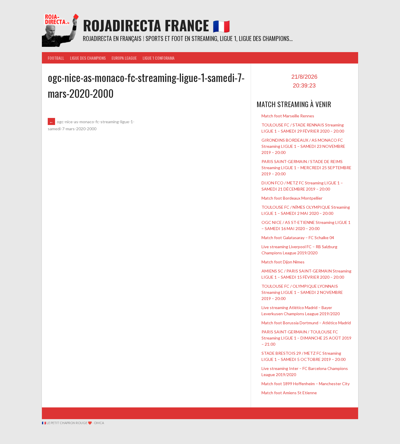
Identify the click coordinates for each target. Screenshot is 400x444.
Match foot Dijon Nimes (283, 261)
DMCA (99, 423)
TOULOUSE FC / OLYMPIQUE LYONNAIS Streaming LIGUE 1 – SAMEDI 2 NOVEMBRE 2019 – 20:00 (302, 292)
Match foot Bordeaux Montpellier (291, 198)
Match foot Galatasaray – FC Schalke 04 (297, 237)
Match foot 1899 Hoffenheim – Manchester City (305, 383)
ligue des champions (88, 58)
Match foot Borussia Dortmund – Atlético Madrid (306, 322)
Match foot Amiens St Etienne (289, 392)
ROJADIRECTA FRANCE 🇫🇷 (156, 25)
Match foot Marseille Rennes (287, 115)
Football (56, 58)
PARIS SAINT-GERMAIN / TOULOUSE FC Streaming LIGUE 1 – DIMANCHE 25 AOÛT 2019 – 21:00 (306, 338)
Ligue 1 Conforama (159, 58)
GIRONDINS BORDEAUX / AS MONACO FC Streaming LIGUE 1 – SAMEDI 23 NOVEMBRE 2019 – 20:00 (303, 146)
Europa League (124, 58)
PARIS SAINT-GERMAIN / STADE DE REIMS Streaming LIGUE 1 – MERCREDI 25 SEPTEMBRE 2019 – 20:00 (306, 167)
